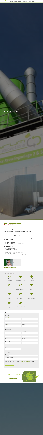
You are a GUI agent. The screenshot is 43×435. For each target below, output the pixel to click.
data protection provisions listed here (24, 361)
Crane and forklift (20, 346)
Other (6, 347)
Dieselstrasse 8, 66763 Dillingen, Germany (15, 223)
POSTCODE (6, 334)
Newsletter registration (12, 378)
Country (6, 338)
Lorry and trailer (14, 346)
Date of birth (24, 324)
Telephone (23, 338)
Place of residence (24, 334)
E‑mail (6, 324)
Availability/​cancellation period (26, 341)
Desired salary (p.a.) (8, 341)
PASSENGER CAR (8, 346)
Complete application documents (10, 354)
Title (22, 317)
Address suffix (24, 331)
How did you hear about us (9, 357)
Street (6, 331)
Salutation (6, 317)
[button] (11, 1)
